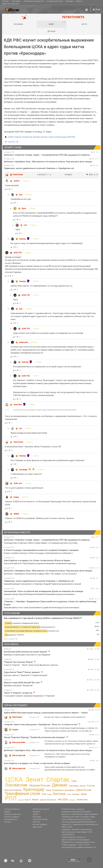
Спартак (17, 137)
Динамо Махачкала (48, 800)
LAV (25, 225)
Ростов (91, 785)
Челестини (82, 799)
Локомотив (27, 137)
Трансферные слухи (22, 793)
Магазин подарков (40, 824)
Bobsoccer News (18, 742)
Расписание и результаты (34, 1)
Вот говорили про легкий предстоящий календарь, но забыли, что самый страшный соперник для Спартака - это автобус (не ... (71, 729)
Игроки (79, 1)
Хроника (18, 24)
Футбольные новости (41, 809)
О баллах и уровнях (11, 817)
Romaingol (23, 470)
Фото (90, 23)
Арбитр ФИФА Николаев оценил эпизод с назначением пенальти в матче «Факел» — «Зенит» (46, 713)
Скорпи (15, 730)
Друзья (56, 30)
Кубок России (83, 790)
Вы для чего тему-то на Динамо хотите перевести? (65, 717)
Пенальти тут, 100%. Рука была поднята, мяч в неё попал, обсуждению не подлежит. (67, 755)
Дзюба (49, 794)
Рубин (74, 781)
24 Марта (25, 497)
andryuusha (23, 342)
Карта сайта (37, 827)
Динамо (36, 137)
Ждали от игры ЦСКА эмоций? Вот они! (22, 682)
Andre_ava (18, 483)
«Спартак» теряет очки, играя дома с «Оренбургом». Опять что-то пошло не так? (41, 724)
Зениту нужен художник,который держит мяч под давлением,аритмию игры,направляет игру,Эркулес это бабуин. (70, 768)
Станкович (72, 800)
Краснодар (61, 137)
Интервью (36, 812)
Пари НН (28, 800)
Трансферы (16, 1)
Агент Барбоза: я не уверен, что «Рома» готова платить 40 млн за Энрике (37, 560)
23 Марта (26, 181)
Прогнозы (36, 822)
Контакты (7, 822)
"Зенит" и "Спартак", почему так (18, 693)
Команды (69, 1)
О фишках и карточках (12, 814)
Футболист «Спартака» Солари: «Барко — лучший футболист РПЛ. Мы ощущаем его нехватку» (47, 155)
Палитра (22, 239)
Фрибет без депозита (10, 4)
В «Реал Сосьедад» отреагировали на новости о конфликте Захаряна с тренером (41, 550)
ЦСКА (10, 137)
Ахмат (84, 794)
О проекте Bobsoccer (12, 809)
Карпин (83, 786)
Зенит (34, 779)
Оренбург (76, 794)
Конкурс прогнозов (55, 1)
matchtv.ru (12, 142)
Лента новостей (18, 755)
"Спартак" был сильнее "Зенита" (18, 662)
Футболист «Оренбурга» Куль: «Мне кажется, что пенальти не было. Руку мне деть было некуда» (48, 162)
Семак (48, 790)
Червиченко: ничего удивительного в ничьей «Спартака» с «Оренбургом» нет (39, 168)
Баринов (21, 800)
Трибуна (36, 814)
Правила (5, 1)
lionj (20, 309)
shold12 (17, 181)
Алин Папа (18, 404)
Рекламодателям (10, 819)
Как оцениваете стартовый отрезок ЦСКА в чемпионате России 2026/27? (43, 618)
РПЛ (10, 798)
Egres (24, 208)
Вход (98, 9)
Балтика (59, 794)
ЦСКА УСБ (18, 253)
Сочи (69, 794)
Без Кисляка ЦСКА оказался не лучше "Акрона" (25, 652)
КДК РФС (71, 137)
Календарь (37, 817)
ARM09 (16, 514)
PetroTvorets (18, 175)
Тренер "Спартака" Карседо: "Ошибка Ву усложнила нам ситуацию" (34, 737)
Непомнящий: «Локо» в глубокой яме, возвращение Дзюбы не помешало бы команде (43, 591)
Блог (57, 23)
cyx (20, 428)
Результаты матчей (40, 819)
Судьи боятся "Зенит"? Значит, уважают (22, 672)
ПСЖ (44, 794)
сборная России (39, 785)
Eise (20, 195)
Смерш (16, 497)
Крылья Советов (48, 137)
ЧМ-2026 (63, 799)
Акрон (35, 799)
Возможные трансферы (63, 790)
